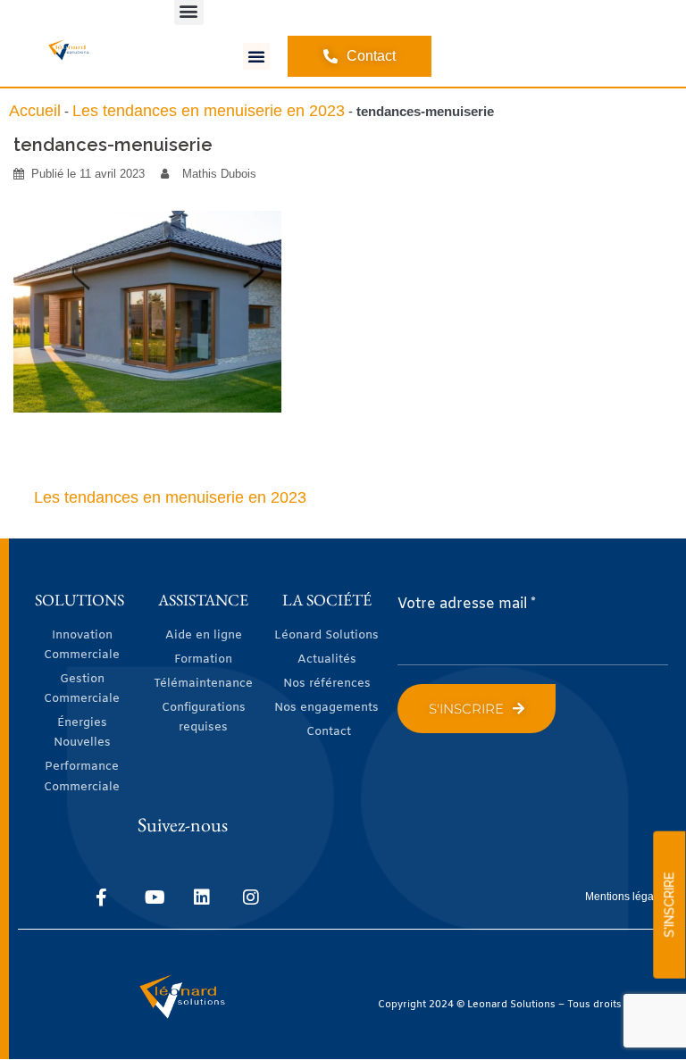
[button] (256, 56)
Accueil (35, 111)
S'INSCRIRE (669, 905)
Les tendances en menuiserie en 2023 (208, 111)
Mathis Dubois (219, 173)
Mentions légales (626, 896)
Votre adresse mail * (466, 604)
